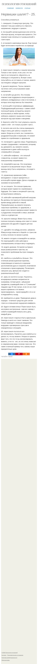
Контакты (4, 655)
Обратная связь (6, 660)
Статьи (27, 8)
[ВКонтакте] (11, 354)
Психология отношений (19, 4)
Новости (19, 8)
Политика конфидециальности (9, 657)
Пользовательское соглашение (15, 655)
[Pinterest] (19, 354)
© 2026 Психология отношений (10, 652)
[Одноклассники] (26, 354)
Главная (10, 8)
